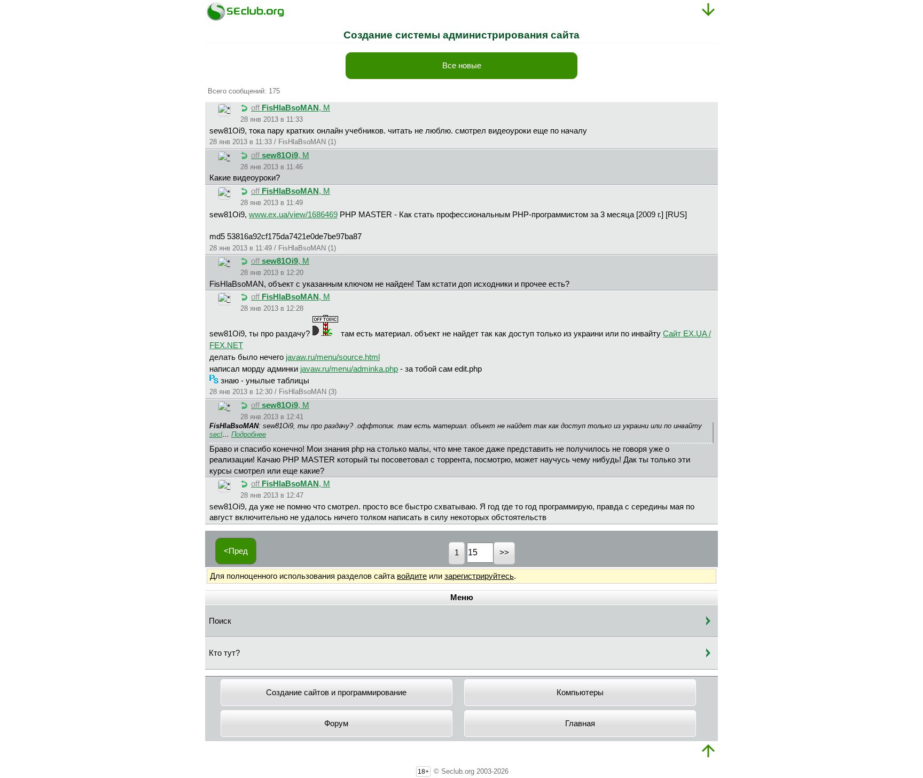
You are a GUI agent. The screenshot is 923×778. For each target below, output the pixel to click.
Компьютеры (580, 692)
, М (290, 108)
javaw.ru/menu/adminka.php (349, 369)
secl (215, 434)
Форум (336, 723)
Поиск (220, 621)
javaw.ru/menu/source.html (333, 357)
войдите (412, 576)
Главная (580, 723)
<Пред (236, 551)
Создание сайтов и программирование (336, 692)
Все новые (461, 65)
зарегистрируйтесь (479, 576)
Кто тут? (224, 653)
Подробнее (248, 434)
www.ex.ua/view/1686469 (293, 214)
